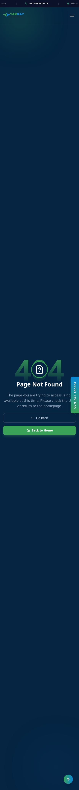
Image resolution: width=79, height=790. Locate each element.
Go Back (42, 418)
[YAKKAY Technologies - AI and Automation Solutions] (13, 15)
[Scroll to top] (68, 779)
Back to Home (42, 430)
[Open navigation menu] (72, 15)
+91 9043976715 (35, 3)
